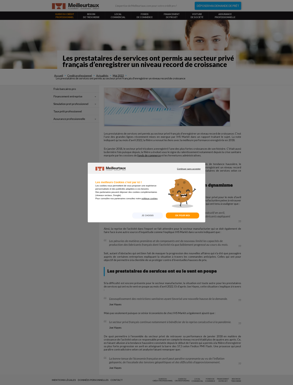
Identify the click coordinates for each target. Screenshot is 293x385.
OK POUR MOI (182, 215)
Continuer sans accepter (184, 171)
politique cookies (149, 198)
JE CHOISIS (148, 215)
